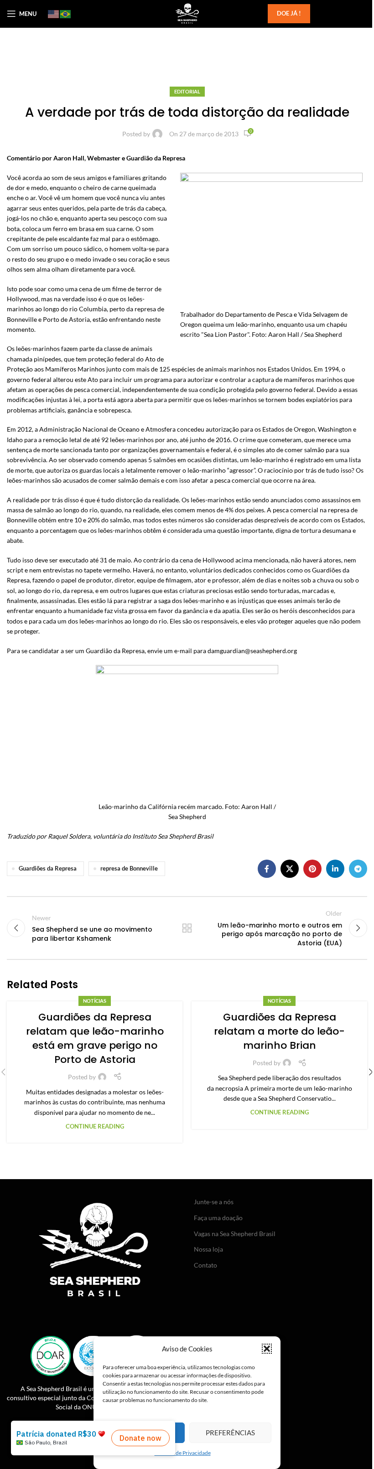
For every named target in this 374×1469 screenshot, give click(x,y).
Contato (205, 1265)
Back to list (187, 928)
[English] (54, 13)
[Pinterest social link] (312, 869)
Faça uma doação (218, 1218)
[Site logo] (187, 13)
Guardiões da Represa (48, 868)
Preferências (230, 1432)
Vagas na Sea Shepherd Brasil (234, 1233)
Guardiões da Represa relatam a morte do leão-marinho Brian (279, 1031)
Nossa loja (208, 1249)
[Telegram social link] (358, 869)
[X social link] (289, 869)
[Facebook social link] (267, 869)
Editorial (187, 91)
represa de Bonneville (129, 868)
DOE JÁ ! (289, 13)
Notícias (94, 1001)
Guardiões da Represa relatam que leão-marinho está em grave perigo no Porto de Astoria (95, 1038)
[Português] (66, 13)
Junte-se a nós (214, 1202)
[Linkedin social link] (335, 869)
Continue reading (95, 1126)
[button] (266, 1348)
